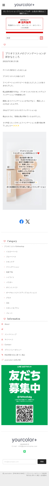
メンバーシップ (10, 334)
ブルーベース (11, 257)
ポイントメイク (12, 287)
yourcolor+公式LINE (13, 360)
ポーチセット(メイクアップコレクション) (21, 293)
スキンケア (10, 262)
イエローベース (12, 252)
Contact (8, 345)
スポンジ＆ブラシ (12, 308)
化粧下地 (9, 272)
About (7, 324)
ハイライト (10, 277)
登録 (42, 461)
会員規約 (44, 475)
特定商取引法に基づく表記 (15, 355)
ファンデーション (12, 267)
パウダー (9, 282)
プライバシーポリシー (13, 350)
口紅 (7, 303)
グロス (8, 298)
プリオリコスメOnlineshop (14, 246)
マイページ (9, 339)
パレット (9, 313)
